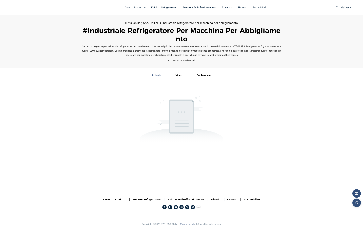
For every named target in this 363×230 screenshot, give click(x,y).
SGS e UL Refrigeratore (147, 199)
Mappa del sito (188, 224)
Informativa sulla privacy (208, 224)
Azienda (215, 199)
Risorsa (231, 199)
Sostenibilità (252, 199)
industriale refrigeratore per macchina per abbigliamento (200, 23)
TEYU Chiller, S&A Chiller (141, 23)
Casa (106, 199)
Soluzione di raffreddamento (186, 199)
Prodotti (120, 199)
